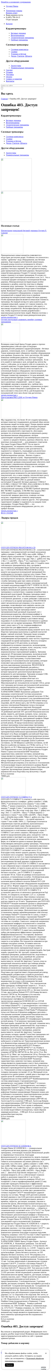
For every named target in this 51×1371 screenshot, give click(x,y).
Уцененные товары (14, 11)
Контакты (10, 81)
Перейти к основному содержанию (16, 2)
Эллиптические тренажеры (22, 38)
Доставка (10, 74)
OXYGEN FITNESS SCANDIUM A (16, 1146)
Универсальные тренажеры (22, 68)
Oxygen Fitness (12, 6)
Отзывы (9, 72)
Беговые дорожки (18, 33)
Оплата (9, 77)
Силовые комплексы (19, 49)
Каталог (9, 24)
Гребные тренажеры (19, 40)
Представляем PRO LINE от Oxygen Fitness (19, 397)
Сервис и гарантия (14, 79)
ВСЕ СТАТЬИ (7, 513)
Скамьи (14, 52)
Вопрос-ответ (11, 13)
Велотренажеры (17, 35)
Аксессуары (16, 66)
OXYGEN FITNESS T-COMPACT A (16, 797)
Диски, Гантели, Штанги (21, 56)
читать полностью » (9, 317)
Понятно (9, 1365)
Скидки (9, 70)
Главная (4, 99)
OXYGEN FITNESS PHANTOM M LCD (18, 548)
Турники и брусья (18, 54)
